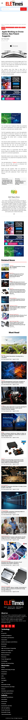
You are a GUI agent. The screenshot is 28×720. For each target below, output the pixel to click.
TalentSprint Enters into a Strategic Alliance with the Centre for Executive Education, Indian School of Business (7, 182)
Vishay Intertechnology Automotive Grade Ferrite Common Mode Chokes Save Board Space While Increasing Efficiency (12, 461)
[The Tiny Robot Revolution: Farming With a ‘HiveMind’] (5, 267)
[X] (13, 626)
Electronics (3, 27)
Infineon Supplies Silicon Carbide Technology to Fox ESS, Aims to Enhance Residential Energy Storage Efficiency (13, 588)
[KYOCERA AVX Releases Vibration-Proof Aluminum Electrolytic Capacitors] (5, 316)
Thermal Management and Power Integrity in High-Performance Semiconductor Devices (17, 275)
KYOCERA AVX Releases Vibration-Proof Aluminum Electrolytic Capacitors (11, 563)
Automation (11, 265)
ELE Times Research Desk (6, 359)
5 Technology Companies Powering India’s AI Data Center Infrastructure (12, 512)
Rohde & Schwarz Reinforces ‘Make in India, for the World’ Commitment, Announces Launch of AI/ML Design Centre (13, 434)
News (20, 27)
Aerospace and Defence (13, 305)
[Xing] (14, 213)
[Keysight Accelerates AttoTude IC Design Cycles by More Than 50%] (14, 475)
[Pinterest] (9, 626)
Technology (6, 24)
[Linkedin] (6, 626)
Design (2, 432)
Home (2, 24)
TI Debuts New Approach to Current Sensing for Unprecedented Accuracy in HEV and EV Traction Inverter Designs (18, 283)
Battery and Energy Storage (14, 314)
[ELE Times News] (14, 192)
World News (23, 27)
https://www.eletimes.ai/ (14, 199)
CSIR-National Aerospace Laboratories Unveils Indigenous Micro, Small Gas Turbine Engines (18, 308)
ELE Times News (5, 38)
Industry (16, 27)
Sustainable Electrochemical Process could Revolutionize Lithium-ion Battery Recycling (20, 182)
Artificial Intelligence (4, 485)
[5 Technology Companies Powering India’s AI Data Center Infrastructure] (5, 299)
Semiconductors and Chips (10, 27)
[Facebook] (2, 626)
